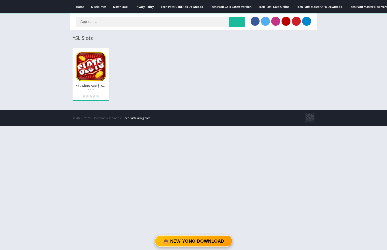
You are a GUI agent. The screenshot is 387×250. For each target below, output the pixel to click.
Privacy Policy (144, 7)
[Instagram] (275, 21)
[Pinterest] (296, 21)
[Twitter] (265, 21)
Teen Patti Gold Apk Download (182, 7)
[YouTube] (286, 21)
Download (120, 7)
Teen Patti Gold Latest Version (231, 7)
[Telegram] (306, 21)
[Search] (237, 22)
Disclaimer (98, 7)
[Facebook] (255, 21)
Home (80, 7)
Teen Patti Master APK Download (319, 7)
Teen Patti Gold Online (273, 7)
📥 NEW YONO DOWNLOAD (193, 241)
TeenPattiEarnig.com (136, 118)
